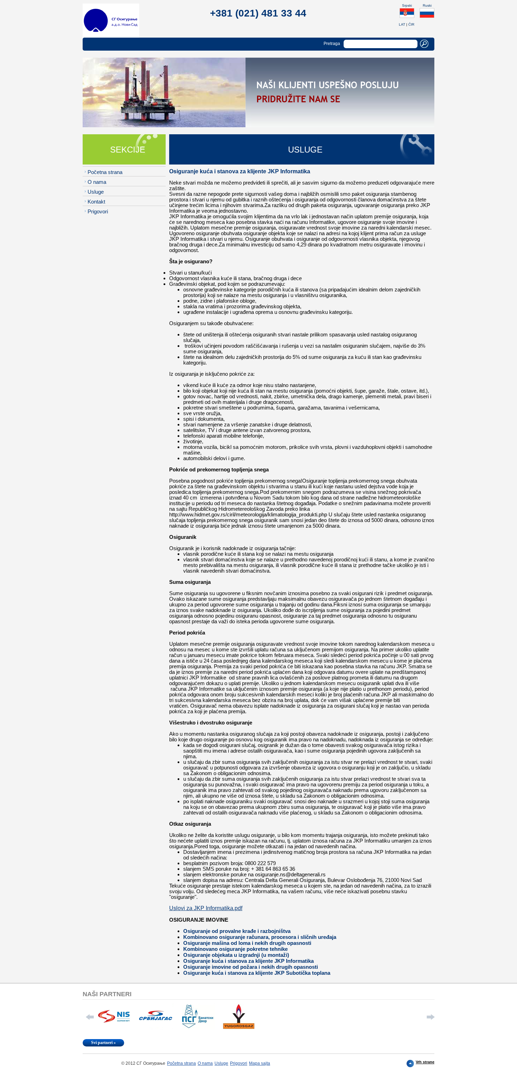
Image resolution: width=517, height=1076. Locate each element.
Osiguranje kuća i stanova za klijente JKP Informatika (248, 961)
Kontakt (96, 202)
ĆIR (411, 24)
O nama (97, 182)
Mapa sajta (259, 1063)
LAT (402, 24)
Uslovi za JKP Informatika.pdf (205, 908)
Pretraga (332, 43)
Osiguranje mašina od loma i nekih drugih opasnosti (247, 943)
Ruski (427, 5)
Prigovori (98, 211)
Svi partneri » (103, 1042)
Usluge (96, 192)
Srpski (407, 5)
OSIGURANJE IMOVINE (198, 920)
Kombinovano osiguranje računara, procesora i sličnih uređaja (259, 937)
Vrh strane (425, 1062)
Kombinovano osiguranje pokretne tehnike (235, 949)
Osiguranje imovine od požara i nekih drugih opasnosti (250, 967)
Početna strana (105, 172)
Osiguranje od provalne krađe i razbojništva (237, 931)
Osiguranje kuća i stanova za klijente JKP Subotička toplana (256, 973)
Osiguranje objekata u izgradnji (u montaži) (236, 955)
